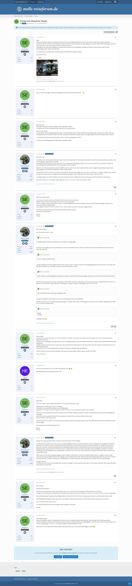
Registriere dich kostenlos (69, 553)
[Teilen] (116, 32)
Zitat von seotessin (45, 237)
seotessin (31, 23)
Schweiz (18, 571)
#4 (115, 154)
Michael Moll (51, 81)
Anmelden (100, 2)
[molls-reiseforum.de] (66, 9)
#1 (115, 37)
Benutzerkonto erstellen (70, 556)
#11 (115, 482)
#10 (115, 437)
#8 (115, 365)
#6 (115, 226)
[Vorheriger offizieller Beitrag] (112, 326)
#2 (115, 89)
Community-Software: (66, 583)
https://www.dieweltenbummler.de (45, 184)
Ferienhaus (51, 523)
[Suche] (115, 2)
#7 (115, 333)
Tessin (23, 571)
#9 (115, 397)
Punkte (18, 57)
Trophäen (19, 59)
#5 (115, 194)
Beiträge (19, 61)
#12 (115, 515)
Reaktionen (19, 174)
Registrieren (108, 2)
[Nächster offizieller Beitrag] (115, 187)
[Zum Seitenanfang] (129, 583)
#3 (115, 121)
